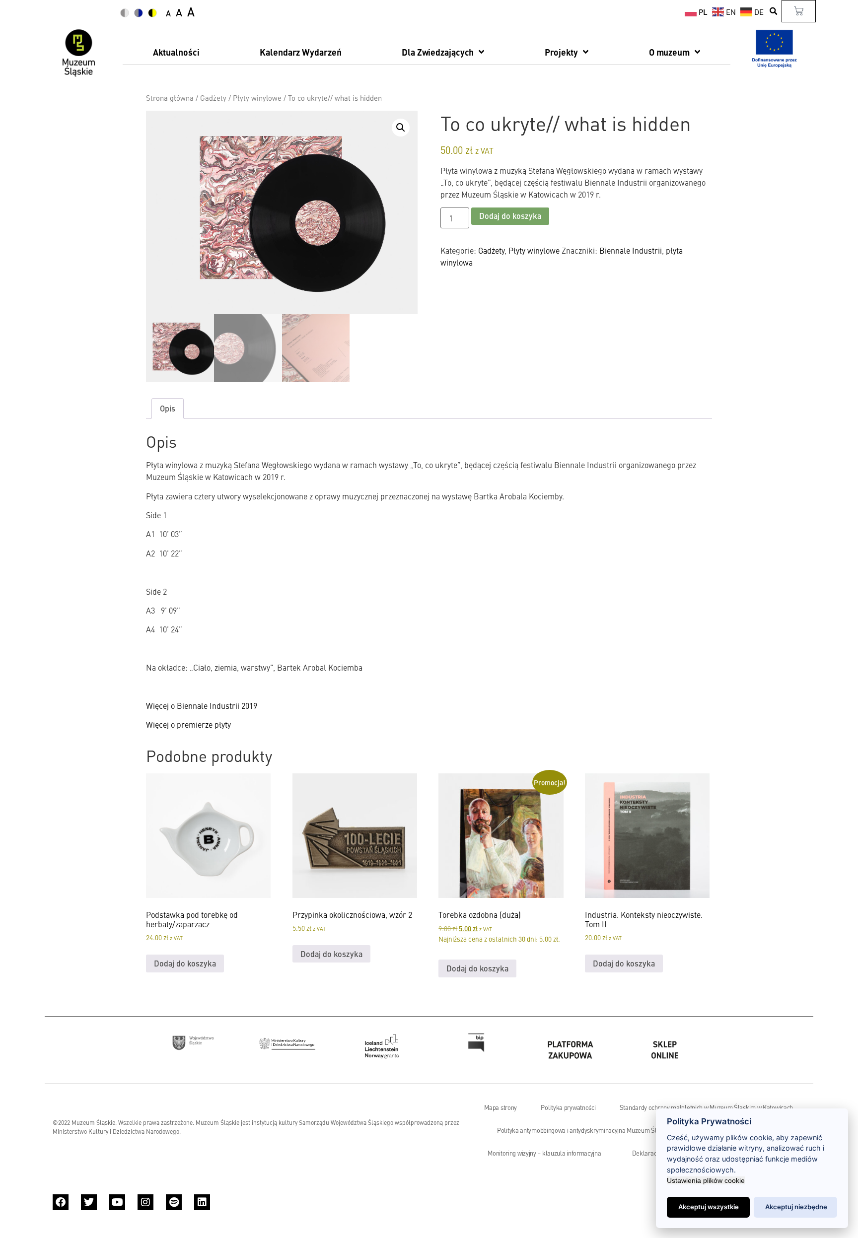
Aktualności (176, 52)
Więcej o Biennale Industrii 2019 (201, 705)
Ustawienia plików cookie (706, 1180)
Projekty (561, 52)
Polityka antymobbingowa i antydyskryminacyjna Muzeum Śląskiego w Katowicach (606, 1130)
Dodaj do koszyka (510, 215)
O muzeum (669, 52)
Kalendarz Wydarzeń (300, 52)
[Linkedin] (202, 1202)
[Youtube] (117, 1202)
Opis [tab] (167, 408)
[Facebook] (61, 1202)
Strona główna (170, 97)
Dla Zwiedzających (438, 52)
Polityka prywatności (568, 1107)
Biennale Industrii (630, 250)
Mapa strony (500, 1107)
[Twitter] (89, 1202)
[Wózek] (799, 11)
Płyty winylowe (257, 97)
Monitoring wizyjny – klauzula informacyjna (544, 1153)
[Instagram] (145, 1202)
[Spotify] (174, 1202)
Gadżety (213, 97)
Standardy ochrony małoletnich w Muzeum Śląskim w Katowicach (706, 1107)
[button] (774, 11)
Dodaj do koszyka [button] (185, 963)
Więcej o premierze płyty (188, 724)
